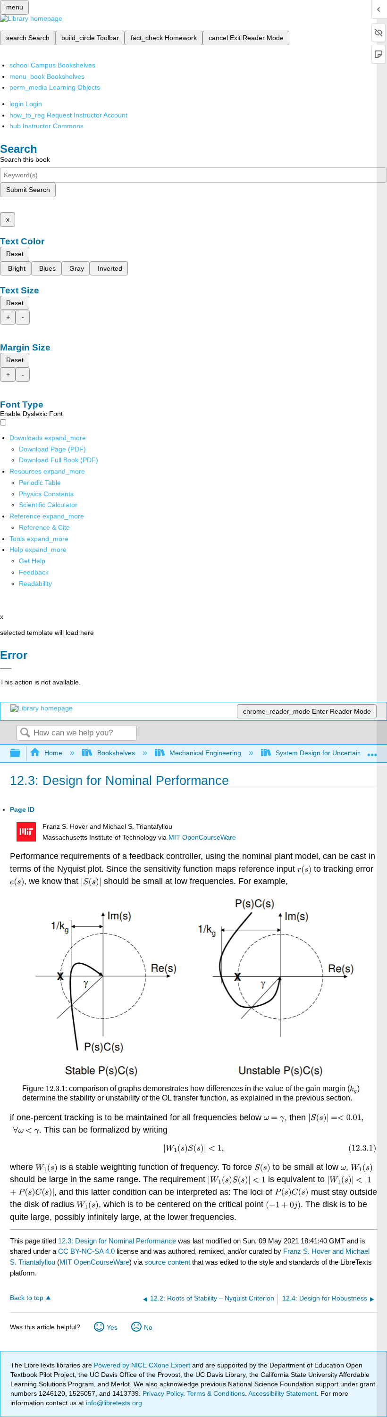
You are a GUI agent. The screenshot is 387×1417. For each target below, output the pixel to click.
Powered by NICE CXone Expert (143, 1365)
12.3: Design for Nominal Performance (117, 1241)
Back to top (26, 1297)
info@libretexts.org (113, 1403)
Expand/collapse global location (372, 751)
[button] (34, 572)
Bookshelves (115, 753)
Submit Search (28, 189)
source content (167, 1262)
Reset (15, 254)
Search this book (25, 159)
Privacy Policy (163, 1393)
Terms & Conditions (216, 1393)
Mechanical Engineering (205, 753)
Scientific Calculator (48, 504)
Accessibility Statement (282, 1393)
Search (25, 733)
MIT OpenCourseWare (202, 837)
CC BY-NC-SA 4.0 (86, 1251)
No (148, 1327)
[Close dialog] (6, 668)
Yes (112, 1327)
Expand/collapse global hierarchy (21, 753)
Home (53, 753)
